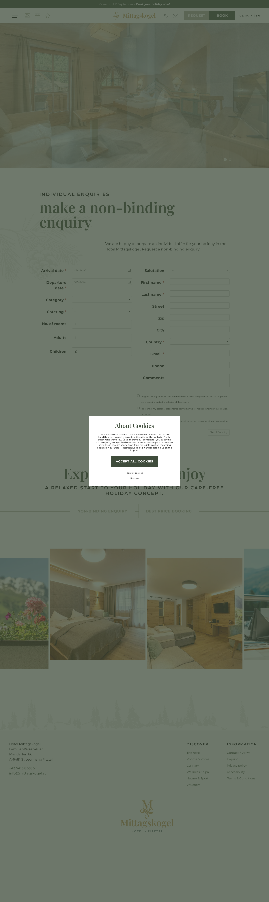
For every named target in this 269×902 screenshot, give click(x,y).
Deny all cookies (134, 473)
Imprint (134, 450)
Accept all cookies (134, 461)
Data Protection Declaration (129, 447)
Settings (134, 478)
